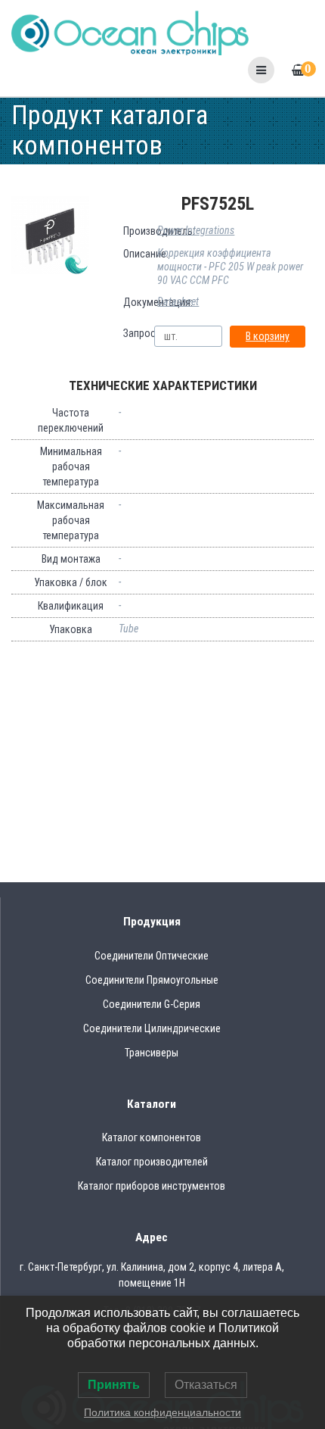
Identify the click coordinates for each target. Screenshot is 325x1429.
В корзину (267, 336)
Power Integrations (195, 230)
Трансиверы (151, 1053)
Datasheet (178, 301)
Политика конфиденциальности (162, 1412)
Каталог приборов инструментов (151, 1186)
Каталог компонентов (151, 1137)
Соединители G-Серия (151, 1004)
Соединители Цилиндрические (152, 1028)
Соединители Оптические (151, 956)
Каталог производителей (152, 1162)
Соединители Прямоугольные (151, 980)
